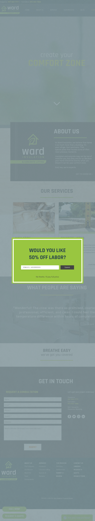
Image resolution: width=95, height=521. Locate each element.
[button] (47, 277)
